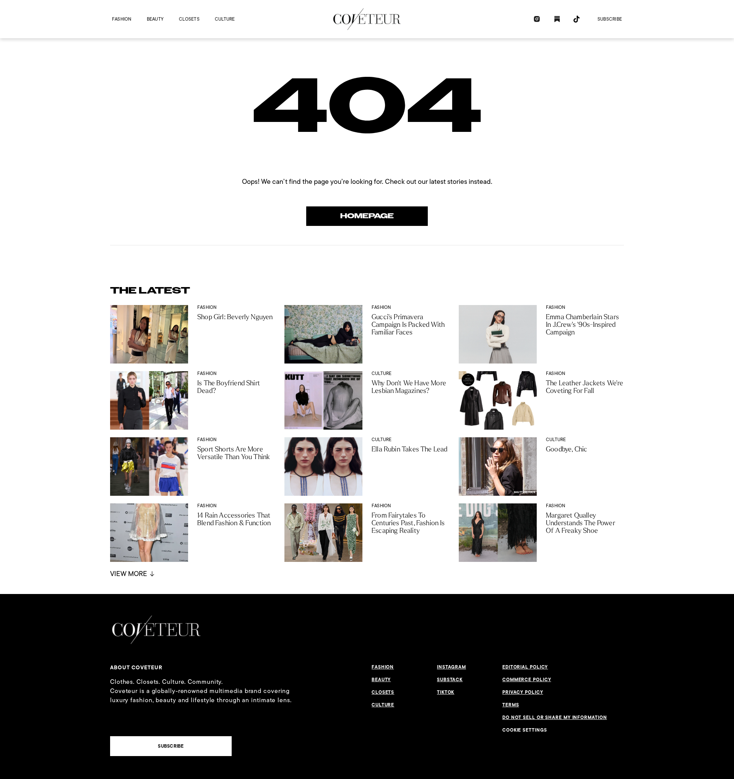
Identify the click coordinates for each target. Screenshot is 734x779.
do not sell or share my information (554, 717)
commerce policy (526, 679)
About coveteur (136, 667)
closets (189, 19)
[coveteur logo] (367, 19)
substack (450, 679)
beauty (155, 19)
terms (510, 704)
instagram (451, 667)
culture (225, 19)
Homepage (367, 216)
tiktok (445, 692)
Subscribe (610, 19)
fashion (122, 19)
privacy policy (522, 692)
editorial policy (525, 667)
